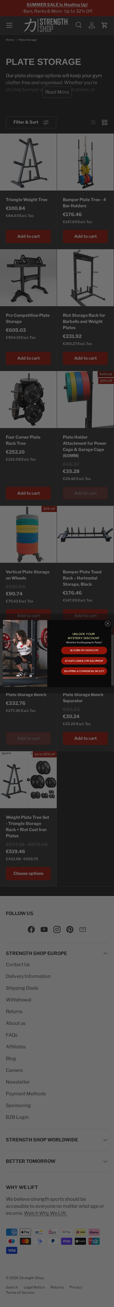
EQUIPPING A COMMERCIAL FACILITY (84, 671)
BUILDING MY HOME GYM (84, 650)
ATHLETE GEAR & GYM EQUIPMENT (84, 660)
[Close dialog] (107, 623)
